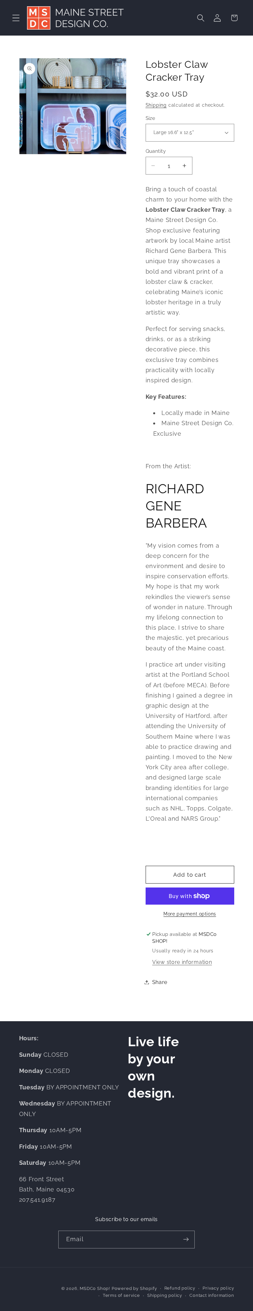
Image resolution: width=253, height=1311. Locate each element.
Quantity (156, 151)
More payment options (189, 913)
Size (150, 118)
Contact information (211, 1295)
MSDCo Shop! (95, 1288)
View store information (182, 962)
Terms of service (121, 1295)
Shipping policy (164, 1295)
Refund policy (179, 1288)
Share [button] (159, 982)
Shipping (156, 105)
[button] (16, 18)
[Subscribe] (186, 1239)
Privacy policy (218, 1288)
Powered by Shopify (134, 1288)
